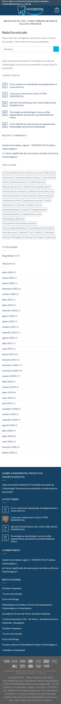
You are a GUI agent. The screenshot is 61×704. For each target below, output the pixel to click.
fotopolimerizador (39, 209)
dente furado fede (45, 196)
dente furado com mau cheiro (14, 191)
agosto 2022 (8, 316)
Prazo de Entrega (10, 599)
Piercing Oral (31, 237)
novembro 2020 (10, 370)
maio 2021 (7, 348)
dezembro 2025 (10, 288)
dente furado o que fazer (33, 200)
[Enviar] (56, 49)
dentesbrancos (9, 205)
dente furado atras (37, 182)
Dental (52, 177)
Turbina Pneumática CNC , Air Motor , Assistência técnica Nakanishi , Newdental (30, 621)
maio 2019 (7, 398)
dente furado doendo (11, 196)
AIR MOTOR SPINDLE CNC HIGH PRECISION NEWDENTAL (33, 104)
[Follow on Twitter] (22, 68)
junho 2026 (7, 272)
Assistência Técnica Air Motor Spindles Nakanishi (26, 613)
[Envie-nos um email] (26, 68)
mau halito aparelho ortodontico (40, 228)
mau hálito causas (10, 232)
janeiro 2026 (8, 283)
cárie (45, 177)
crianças (37, 177)
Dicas (39, 205)
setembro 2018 (9, 419)
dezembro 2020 (10, 365)
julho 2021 (7, 343)
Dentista (20, 205)
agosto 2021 (8, 337)
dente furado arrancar (19, 182)
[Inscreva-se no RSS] (32, 68)
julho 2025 (7, 299)
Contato (41, 673)
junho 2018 (7, 436)
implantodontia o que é (32, 214)
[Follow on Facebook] (15, 68)
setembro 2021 (9, 332)
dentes (48, 200)
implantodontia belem (11, 214)
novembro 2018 (10, 408)
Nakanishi (24, 232)
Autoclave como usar (34, 173)
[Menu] (4, 10)
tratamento (50, 237)
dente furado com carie (12, 187)
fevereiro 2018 (9, 447)
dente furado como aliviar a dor (41, 191)
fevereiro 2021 (9, 359)
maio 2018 (7, 441)
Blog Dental (8, 255)
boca (53, 173)
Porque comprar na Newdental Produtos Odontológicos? (30, 644)
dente (5, 182)
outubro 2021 (9, 326)
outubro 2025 (9, 294)
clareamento (8, 177)
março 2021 (8, 354)
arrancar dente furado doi (13, 173)
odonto (38, 232)
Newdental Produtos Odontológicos (23, 671)
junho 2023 (7, 305)
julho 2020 (7, 381)
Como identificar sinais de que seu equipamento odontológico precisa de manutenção (32, 125)
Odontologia (49, 232)
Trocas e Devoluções (12, 593)
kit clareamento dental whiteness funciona (19, 223)
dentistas (30, 205)
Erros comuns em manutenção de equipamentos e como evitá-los (33, 85)
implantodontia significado (13, 219)
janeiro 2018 (8, 452)
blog (47, 173)
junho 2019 (7, 392)
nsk (31, 232)
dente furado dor (29, 196)
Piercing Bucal (17, 237)
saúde (40, 237)
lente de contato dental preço (14, 228)
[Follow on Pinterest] (29, 68)
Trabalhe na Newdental (13, 650)
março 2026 (8, 277)
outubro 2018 (9, 414)
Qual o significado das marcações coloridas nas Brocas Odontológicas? (30, 155)
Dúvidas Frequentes (11, 588)
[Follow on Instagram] (19, 68)
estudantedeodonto (11, 209)
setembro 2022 (9, 310)
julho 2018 (7, 430)
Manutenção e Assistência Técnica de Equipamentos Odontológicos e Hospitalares (27, 606)
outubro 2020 (9, 376)
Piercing (6, 237)
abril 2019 (7, 403)
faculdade (25, 209)
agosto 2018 (8, 425)
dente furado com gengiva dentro (37, 187)
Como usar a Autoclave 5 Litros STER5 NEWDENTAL (28, 94)
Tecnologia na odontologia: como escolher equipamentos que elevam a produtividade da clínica (31, 115)
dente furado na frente (12, 200)
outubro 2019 (9, 387)
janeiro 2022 (8, 321)
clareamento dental (23, 177)
